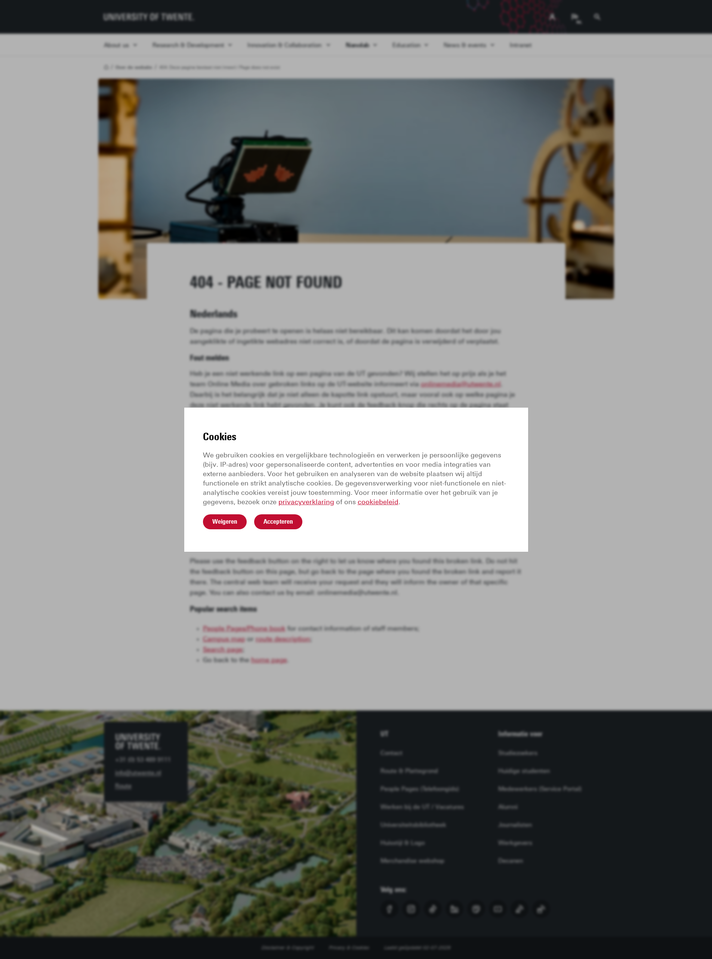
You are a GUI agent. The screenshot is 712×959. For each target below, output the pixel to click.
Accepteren (278, 521)
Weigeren (224, 521)
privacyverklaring (306, 502)
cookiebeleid (378, 502)
